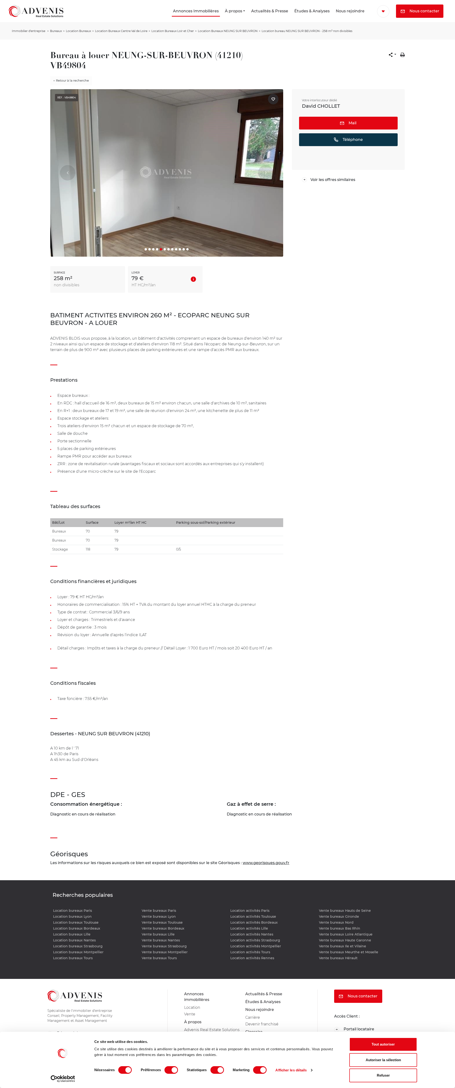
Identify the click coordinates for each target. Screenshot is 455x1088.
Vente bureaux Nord (336, 922)
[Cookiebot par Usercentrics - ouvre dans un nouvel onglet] (63, 1078)
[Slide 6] (165, 249)
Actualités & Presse (269, 11)
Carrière (252, 1017)
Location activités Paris (249, 910)
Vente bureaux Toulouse (162, 922)
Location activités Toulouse (253, 916)
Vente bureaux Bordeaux (163, 928)
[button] (392, 54)
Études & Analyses (312, 11)
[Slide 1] (146, 249)
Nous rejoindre (350, 11)
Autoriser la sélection (383, 1060)
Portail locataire (358, 1029)
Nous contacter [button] (424, 11)
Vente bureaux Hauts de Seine (345, 910)
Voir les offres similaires (332, 179)
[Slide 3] (153, 249)
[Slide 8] (172, 249)
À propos (233, 11)
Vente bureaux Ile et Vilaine (342, 946)
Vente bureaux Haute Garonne (345, 940)
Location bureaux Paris (72, 910)
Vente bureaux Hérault (338, 958)
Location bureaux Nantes (74, 940)
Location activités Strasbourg (255, 940)
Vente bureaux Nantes (161, 940)
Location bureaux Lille (72, 934)
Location (192, 1007)
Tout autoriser (383, 1044)
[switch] (171, 1070)
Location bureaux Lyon (72, 916)
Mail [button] (352, 123)
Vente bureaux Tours (159, 958)
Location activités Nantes (251, 934)
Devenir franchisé (261, 1024)
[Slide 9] (176, 249)
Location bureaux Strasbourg (78, 946)
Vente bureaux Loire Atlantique (346, 934)
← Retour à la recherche (71, 80)
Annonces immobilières (196, 997)
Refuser (383, 1075)
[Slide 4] (157, 249)
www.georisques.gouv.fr (266, 863)
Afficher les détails (291, 1070)
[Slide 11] (183, 249)
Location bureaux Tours (73, 958)
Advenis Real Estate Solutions (212, 1030)
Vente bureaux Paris (159, 910)
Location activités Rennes (252, 958)
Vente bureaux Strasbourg (164, 946)
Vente (189, 1014)
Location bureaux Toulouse (76, 922)
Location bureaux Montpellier (78, 952)
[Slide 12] (187, 249)
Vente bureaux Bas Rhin (339, 928)
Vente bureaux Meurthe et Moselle (348, 952)
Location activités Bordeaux (254, 922)
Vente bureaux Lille (158, 934)
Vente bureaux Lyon (159, 916)
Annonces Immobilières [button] (196, 11)
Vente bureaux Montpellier (165, 952)
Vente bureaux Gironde (339, 916)
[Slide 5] (161, 249)
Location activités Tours (250, 952)
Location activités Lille (249, 928)
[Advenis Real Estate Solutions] (36, 11)
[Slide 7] (168, 249)
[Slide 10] (180, 249)
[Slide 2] (149, 249)
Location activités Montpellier (255, 946)
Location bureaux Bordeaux (76, 928)
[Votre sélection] (383, 11)
